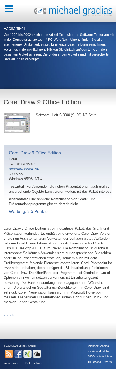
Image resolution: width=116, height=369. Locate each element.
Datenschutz (33, 363)
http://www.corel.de (24, 169)
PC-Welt (54, 40)
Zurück (9, 315)
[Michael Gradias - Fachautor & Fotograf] (73, 15)
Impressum (11, 363)
